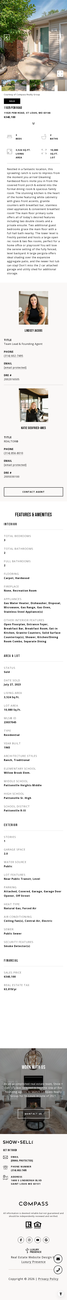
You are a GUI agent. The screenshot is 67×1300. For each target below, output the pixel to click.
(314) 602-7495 (13, 356)
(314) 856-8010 (13, 453)
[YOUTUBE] (38, 1240)
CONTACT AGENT (33, 491)
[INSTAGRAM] (29, 1240)
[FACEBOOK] (21, 1240)
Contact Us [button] (33, 1113)
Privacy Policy (48, 1279)
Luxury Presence (33, 1262)
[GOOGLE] (46, 1240)
